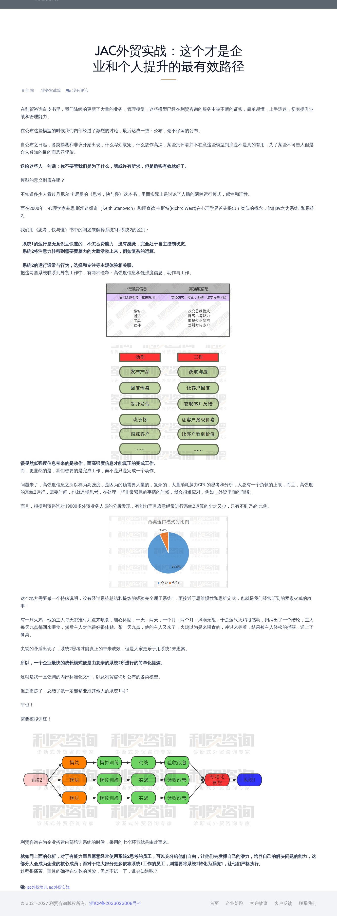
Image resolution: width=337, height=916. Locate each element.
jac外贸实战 (59, 887)
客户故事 (259, 903)
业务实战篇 (51, 90)
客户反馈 (283, 903)
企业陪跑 (234, 903)
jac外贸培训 (37, 887)
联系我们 (308, 903)
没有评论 (80, 90)
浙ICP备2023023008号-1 (115, 903)
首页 (214, 903)
